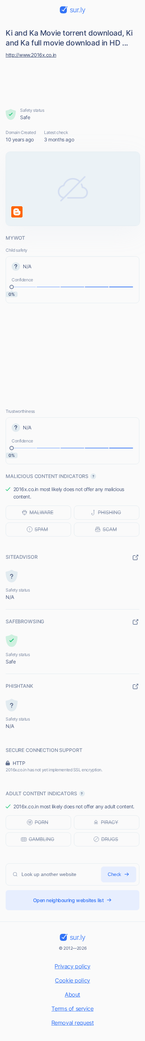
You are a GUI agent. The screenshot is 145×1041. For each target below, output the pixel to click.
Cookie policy (72, 980)
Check (114, 874)
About (72, 994)
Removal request (72, 1022)
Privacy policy (72, 966)
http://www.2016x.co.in (31, 55)
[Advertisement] (72, 81)
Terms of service (72, 1008)
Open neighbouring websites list (68, 900)
